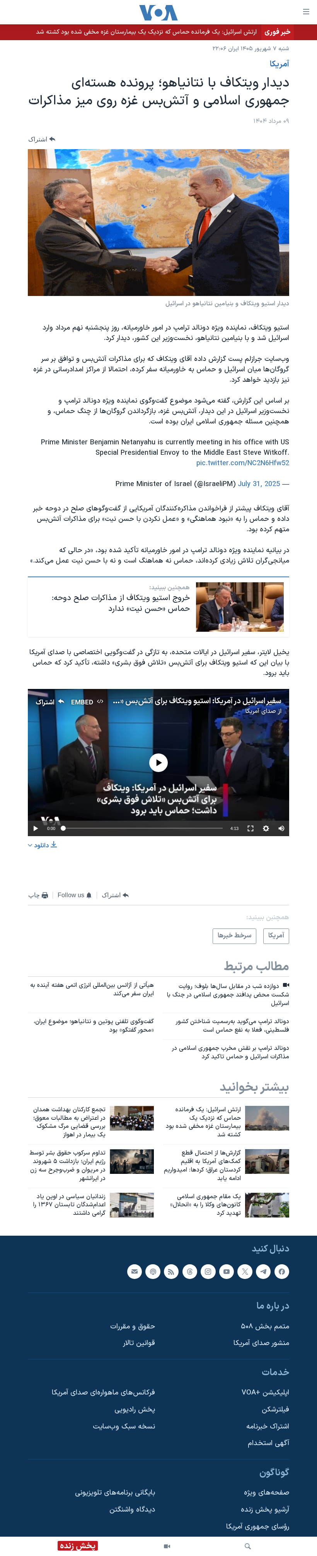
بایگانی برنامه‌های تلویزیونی (115, 1493)
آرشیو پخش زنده (265, 1510)
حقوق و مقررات (132, 1326)
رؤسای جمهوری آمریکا (257, 1527)
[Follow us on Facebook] (281, 1271)
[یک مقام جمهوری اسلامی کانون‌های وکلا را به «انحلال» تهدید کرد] (267, 1205)
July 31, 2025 (259, 484)
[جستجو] (247, 1546)
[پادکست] (152, 1271)
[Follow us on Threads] (189, 1271)
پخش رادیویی (134, 1410)
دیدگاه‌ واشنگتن (132, 1510)
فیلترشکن (275, 1410)
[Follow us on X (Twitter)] (244, 1271)
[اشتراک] (134, 1271)
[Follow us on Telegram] (263, 1271)
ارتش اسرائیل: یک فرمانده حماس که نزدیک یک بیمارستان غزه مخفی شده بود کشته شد (146, 32)
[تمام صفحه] (250, 828)
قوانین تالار (139, 1343)
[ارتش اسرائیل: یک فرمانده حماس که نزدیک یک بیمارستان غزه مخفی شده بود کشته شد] (267, 1118)
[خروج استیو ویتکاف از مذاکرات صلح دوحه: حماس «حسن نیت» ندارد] (240, 607)
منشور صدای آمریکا (261, 1343)
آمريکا (279, 64)
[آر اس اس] (171, 1271)
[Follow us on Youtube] (226, 1271)
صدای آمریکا (260, 711)
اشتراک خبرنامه (267, 1427)
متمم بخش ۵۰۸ (265, 1326)
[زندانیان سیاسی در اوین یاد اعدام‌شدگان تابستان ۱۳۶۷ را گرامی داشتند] (132, 1205)
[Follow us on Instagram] (208, 1271)
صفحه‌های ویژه (266, 1493)
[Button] (41, 139)
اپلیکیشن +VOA (265, 1393)
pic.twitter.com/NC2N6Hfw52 (242, 463)
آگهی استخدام (268, 1443)
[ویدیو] (167, 1546)
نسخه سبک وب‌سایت (124, 1427)
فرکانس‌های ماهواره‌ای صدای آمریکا (103, 1393)
